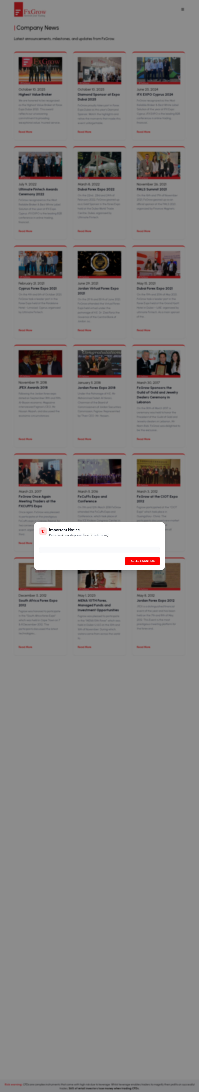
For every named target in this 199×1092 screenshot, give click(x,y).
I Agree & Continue (142, 561)
